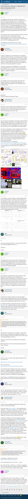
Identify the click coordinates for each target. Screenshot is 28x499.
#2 (26, 53)
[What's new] (24, 1)
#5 (26, 104)
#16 (26, 446)
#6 (26, 118)
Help (15, 495)
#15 (26, 402)
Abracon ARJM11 (12, 408)
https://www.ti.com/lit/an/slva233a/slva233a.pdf (12, 366)
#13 (26, 355)
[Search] (26, 1)
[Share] (25, 17)
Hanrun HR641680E (19, 420)
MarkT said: (3, 449)
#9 (26, 257)
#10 (26, 273)
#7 (26, 196)
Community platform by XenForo (11, 497)
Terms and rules (4, 495)
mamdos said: (4, 319)
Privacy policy (10, 495)
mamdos (3, 9)
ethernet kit (4, 305)
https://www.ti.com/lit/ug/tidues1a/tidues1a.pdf (11, 362)
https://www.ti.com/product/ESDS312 (9, 459)
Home (18, 495)
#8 (26, 238)
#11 (26, 294)
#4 (26, 92)
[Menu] (1, 1)
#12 (26, 317)
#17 (26, 475)
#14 (26, 387)
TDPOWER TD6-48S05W (14, 427)
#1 (26, 17)
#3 (26, 78)
